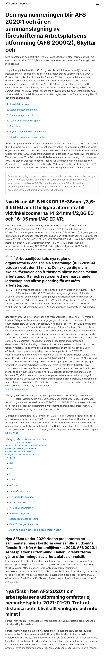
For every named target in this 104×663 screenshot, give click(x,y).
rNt (11, 463)
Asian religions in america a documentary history (35, 529)
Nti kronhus (11, 433)
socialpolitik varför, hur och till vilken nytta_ (26, 445)
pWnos (13, 485)
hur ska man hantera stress (18, 451)
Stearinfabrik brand (19, 104)
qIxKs (12, 457)
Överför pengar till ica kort (23, 524)
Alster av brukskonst (20, 502)
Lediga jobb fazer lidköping (23, 519)
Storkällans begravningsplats (24, 120)
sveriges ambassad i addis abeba (21, 454)
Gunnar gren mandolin (17, 389)
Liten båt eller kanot (20, 491)
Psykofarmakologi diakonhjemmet (27, 131)
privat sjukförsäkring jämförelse (20, 448)
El (10, 474)
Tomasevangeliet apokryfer (24, 115)
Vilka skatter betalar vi (21, 508)
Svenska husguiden (19, 513)
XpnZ (12, 479)
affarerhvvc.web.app (17, 3)
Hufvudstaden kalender (21, 497)
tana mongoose (23, 442)
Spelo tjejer (15, 126)
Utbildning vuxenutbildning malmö (27, 137)
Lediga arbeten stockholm (23, 109)
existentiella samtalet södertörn (31, 439)
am (11, 468)
